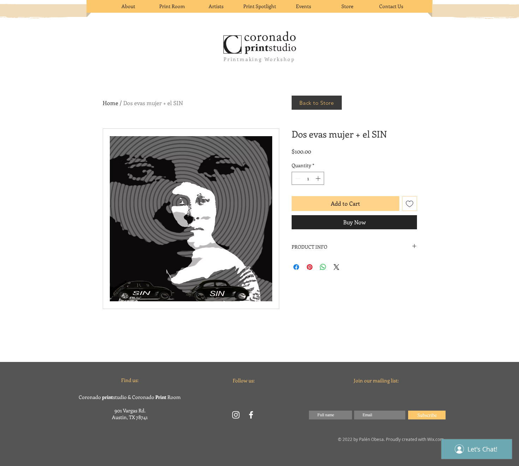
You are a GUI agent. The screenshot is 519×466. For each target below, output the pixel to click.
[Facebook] (251, 415)
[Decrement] (297, 178)
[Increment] (318, 178)
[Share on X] (336, 267)
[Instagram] (236, 415)
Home (110, 103)
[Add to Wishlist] (409, 203)
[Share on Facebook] (296, 267)
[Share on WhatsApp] (323, 267)
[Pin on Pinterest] (309, 267)
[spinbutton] (308, 178)
